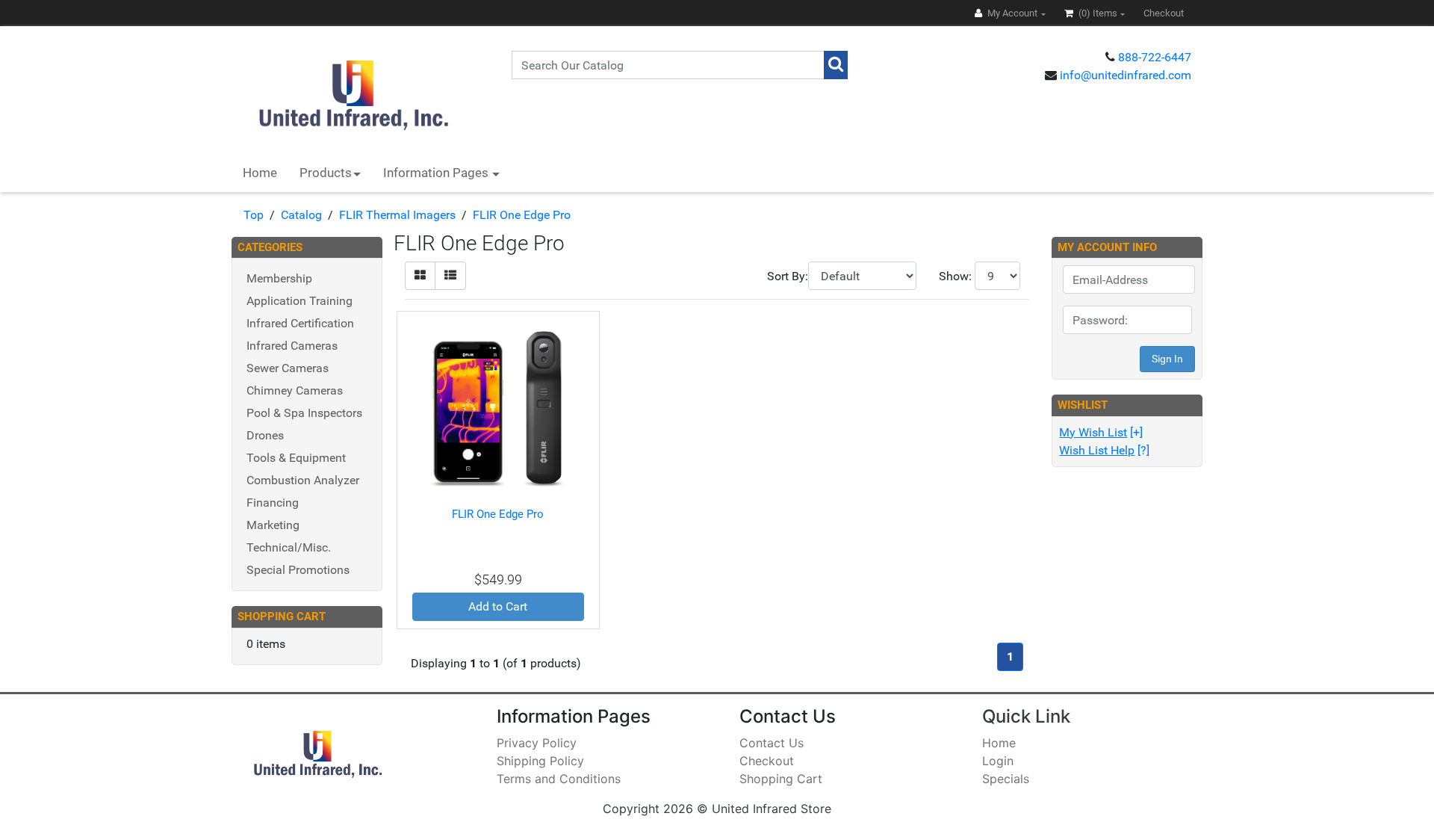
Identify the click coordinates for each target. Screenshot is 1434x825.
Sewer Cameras (287, 368)
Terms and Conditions (559, 778)
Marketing (272, 525)
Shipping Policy (540, 760)
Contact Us (771, 742)
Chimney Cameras (294, 390)
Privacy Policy (537, 742)
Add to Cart (497, 606)
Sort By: (787, 276)
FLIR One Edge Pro (522, 215)
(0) (1096, 13)
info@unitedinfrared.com (1125, 75)
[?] (1104, 450)
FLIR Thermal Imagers (397, 215)
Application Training (299, 301)
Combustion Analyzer (302, 480)
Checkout (766, 760)
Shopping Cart (780, 778)
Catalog (301, 215)
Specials (1005, 778)
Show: (955, 276)
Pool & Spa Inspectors (304, 413)
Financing (272, 502)
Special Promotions (298, 570)
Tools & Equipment (296, 458)
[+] (1101, 432)
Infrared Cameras (292, 346)
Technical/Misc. (288, 547)
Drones (265, 435)
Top (253, 215)
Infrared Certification (300, 323)
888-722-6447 (1154, 57)
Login (998, 760)
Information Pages (437, 172)
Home (260, 172)
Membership (279, 278)
